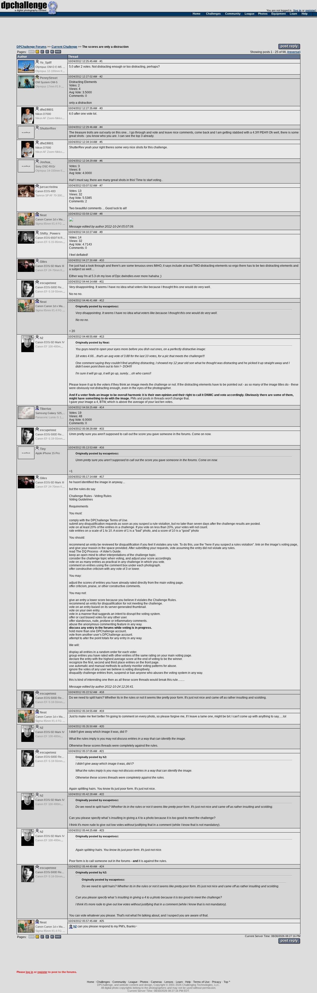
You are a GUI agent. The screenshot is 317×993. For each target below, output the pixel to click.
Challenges (103, 981)
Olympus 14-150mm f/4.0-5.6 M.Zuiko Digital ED (64, 170)
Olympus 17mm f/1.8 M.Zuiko (53, 86)
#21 (102, 751)
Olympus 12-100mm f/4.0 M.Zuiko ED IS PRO (63, 71)
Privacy (216, 981)
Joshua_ (46, 162)
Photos (144, 981)
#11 (102, 281)
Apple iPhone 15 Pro (47, 453)
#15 (102, 428)
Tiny (43, 449)
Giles (43, 261)
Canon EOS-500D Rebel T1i (52, 287)
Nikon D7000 (43, 113)
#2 (101, 76)
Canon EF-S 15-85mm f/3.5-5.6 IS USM (59, 241)
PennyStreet (48, 78)
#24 (102, 866)
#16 (102, 447)
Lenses (168, 981)
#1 (101, 61)
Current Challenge (64, 47)
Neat (43, 215)
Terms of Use (201, 981)
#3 (101, 108)
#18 (102, 692)
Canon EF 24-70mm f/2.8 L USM (55, 270)
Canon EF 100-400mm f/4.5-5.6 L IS (57, 346)
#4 (101, 127)
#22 (102, 794)
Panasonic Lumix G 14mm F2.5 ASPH (58, 417)
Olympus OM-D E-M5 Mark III (53, 66)
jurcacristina (49, 187)
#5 (101, 141)
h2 (41, 338)
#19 (102, 710)
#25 (102, 920)
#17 (102, 476)
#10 (102, 260)
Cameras (156, 981)
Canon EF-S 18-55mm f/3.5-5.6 (54, 291)
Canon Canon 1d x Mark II (51, 219)
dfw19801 (46, 109)
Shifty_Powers (50, 233)
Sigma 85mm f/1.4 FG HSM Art (53, 223)
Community (119, 981)
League (133, 981)
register (310, 10)
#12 (102, 300)
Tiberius (45, 409)
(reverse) (293, 52)
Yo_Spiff (46, 62)
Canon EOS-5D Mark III (49, 265)
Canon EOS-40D (45, 191)
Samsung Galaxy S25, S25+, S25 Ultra (58, 413)
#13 (102, 336)
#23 (102, 830)
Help (188, 981)
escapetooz (48, 283)
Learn (179, 981)
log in (297, 10)
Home (90, 981)
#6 (101, 160)
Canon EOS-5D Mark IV (49, 342)
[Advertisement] (158, 29)
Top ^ (227, 981)
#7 (101, 185)
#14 (102, 407)
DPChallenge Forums (32, 47)
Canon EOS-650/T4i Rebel (51, 237)
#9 (101, 232)
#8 (101, 213)
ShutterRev (48, 128)
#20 (102, 726)
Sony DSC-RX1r (45, 166)
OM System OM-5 (46, 82)
